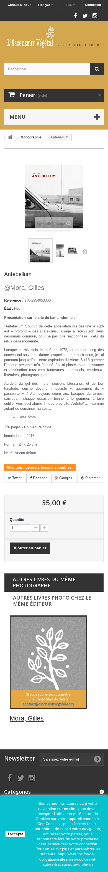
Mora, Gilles (24, 287)
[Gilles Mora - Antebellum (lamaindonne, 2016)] (40, 250)
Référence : (13, 300)
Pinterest (92, 478)
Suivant (85, 251)
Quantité (17, 520)
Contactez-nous (19, 4)
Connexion (93, 4)
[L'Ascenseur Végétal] (54, 37)
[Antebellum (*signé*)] (67, 250)
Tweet (16, 478)
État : (8, 308)
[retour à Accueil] (10, 137)
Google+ (65, 478)
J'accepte (15, 834)
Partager (39, 478)
